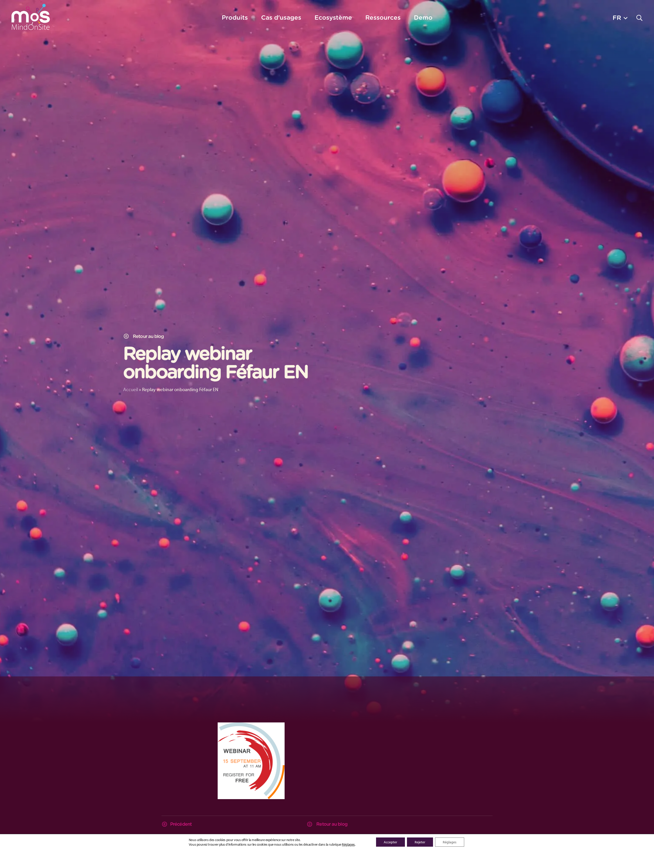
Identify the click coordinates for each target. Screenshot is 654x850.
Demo (423, 17)
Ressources (383, 17)
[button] (620, 18)
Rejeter (420, 842)
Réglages (348, 844)
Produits (235, 17)
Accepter (390, 842)
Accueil (130, 389)
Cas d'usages (281, 17)
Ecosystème (333, 17)
